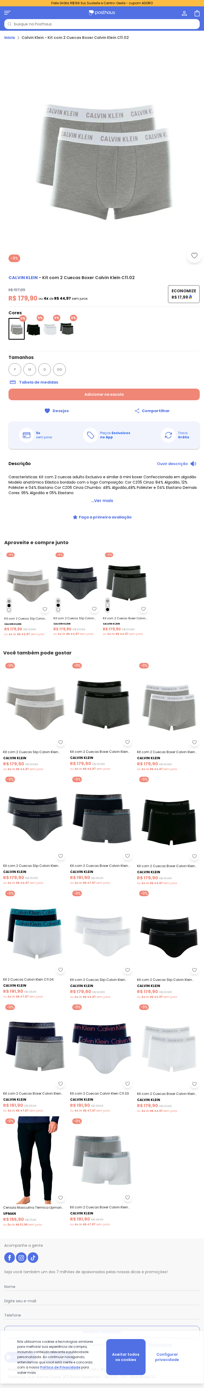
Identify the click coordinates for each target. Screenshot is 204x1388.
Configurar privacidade (167, 1357)
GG (59, 369)
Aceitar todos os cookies (125, 1357)
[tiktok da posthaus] (33, 1257)
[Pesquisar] (9, 24)
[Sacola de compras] (196, 13)
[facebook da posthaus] (9, 1257)
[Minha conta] (184, 13)
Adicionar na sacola (104, 394)
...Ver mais (102, 501)
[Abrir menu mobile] (7, 13)
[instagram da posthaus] (21, 1257)
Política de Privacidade (60, 1367)
